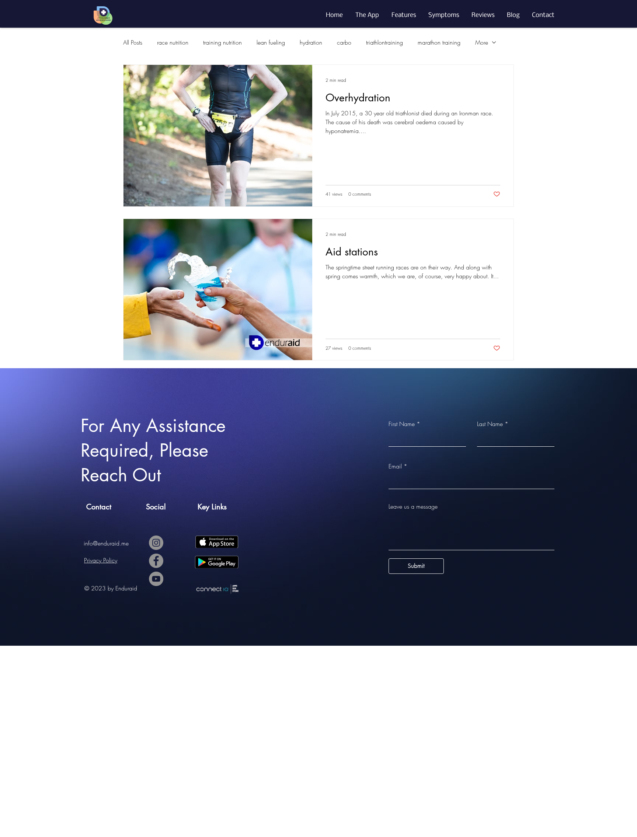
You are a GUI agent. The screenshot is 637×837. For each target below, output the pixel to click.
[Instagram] (156, 543)
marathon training (439, 42)
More (481, 42)
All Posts (132, 42)
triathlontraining (384, 42)
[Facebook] (156, 561)
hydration (311, 42)
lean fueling (271, 42)
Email (395, 466)
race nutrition (172, 42)
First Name (402, 424)
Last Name (490, 424)
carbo (344, 42)
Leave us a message (413, 506)
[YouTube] (156, 579)
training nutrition (222, 42)
